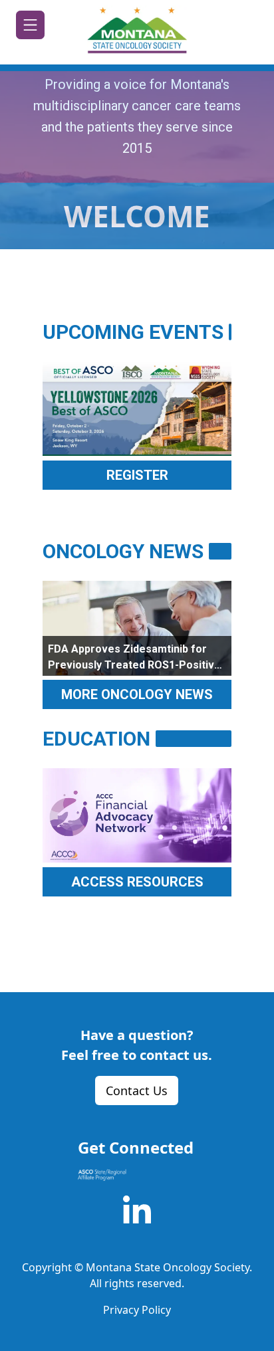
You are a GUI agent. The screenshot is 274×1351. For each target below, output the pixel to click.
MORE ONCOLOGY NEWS (137, 694)
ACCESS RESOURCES (137, 882)
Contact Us (137, 1090)
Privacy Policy (137, 1309)
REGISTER (137, 475)
